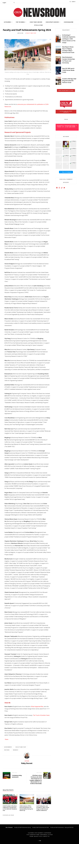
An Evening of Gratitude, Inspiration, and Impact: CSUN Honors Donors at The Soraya (68, 38)
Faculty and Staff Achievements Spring (22, 827)
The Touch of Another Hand (41, 715)
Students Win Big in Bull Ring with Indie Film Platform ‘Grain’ (69, 80)
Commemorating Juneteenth (17, 776)
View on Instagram (67, 172)
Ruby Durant (26, 763)
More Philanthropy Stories (66, 90)
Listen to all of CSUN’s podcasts (66, 112)
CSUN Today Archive (36, 22)
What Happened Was (37, 706)
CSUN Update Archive (52, 22)
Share (6, 739)
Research (15, 750)
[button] (59, 144)
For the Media (20, 22)
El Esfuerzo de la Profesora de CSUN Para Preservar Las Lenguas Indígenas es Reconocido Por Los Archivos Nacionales (36, 779)
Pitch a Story (38, 25)
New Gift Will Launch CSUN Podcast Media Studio (68, 70)
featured (6, 750)
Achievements (8, 747)
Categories (7, 22)
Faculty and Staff (31, 33)
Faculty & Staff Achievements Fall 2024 (40, 827)
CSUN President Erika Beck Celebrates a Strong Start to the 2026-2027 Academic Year (10, 808)
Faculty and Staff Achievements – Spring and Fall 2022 (61, 827)
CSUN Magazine (68, 22)
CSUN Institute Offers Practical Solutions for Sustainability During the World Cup (26, 808)
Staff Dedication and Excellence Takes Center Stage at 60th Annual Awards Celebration (42, 808)
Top (40, 840)
